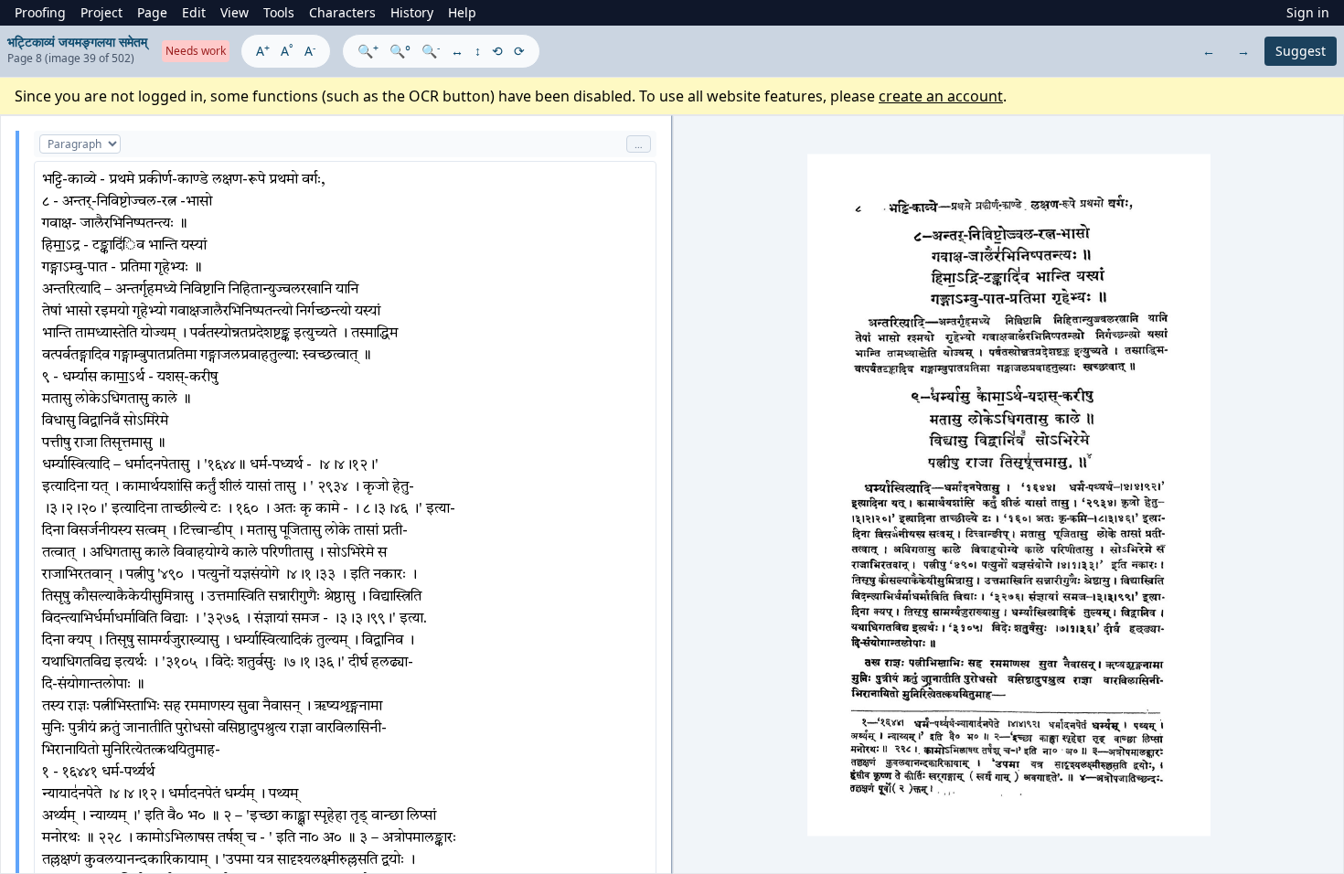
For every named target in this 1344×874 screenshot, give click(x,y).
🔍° (400, 50)
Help (462, 12)
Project (101, 12)
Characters (342, 12)
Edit (194, 12)
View (234, 12)
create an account (941, 96)
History (411, 12)
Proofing (40, 12)
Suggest (1300, 50)
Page (152, 12)
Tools (278, 12)
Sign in (1307, 12)
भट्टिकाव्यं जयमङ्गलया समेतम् (77, 41)
